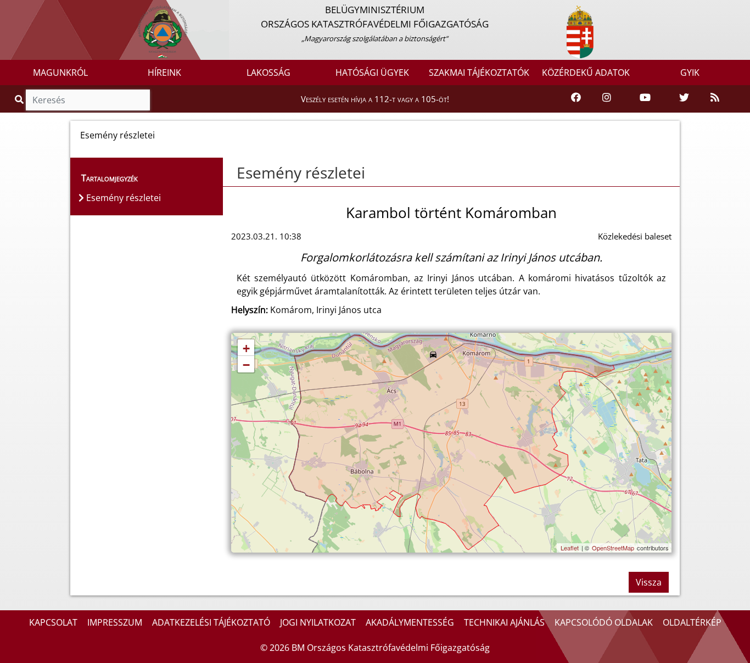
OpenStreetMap (613, 547)
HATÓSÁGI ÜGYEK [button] (372, 72)
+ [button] (246, 348)
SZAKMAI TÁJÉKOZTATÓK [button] (479, 72)
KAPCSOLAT (53, 622)
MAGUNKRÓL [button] (60, 72)
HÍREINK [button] (164, 72)
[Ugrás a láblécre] (32, 9)
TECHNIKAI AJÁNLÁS (504, 622)
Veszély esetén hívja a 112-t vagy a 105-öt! (375, 98)
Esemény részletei (301, 172)
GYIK (689, 72)
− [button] (246, 365)
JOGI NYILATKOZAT (318, 622)
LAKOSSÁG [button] (268, 72)
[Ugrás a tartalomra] (20, 9)
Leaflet (570, 547)
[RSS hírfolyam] (714, 98)
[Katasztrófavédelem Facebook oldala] (576, 98)
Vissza (649, 582)
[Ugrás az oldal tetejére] (231, 173)
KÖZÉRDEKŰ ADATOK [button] (586, 72)
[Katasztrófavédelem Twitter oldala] (684, 98)
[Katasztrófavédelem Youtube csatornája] (645, 98)
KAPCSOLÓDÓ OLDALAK (604, 622)
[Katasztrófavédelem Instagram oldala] (606, 98)
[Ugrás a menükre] (8, 9)
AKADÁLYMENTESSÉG (410, 622)
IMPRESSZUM (114, 622)
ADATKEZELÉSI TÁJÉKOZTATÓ (211, 622)
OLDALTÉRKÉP (692, 622)
